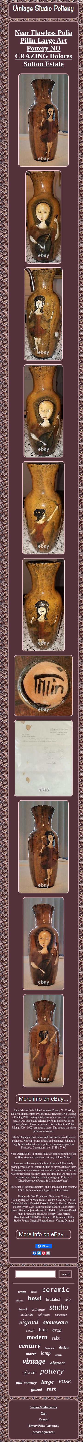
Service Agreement (43, 1432)
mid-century (26, 1382)
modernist (27, 1314)
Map (43, 1413)
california (44, 1314)
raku (56, 1337)
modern (37, 1337)
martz (31, 1354)
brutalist (53, 1299)
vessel (30, 1330)
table (68, 1300)
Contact (43, 1419)
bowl (34, 1298)
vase (64, 1381)
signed (29, 1322)
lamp (46, 1353)
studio (58, 1307)
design (63, 1347)
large (47, 1382)
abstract (57, 1362)
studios (19, 1300)
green (58, 1354)
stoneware (55, 1322)
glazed (36, 1389)
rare (51, 1389)
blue (43, 1329)
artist (34, 1291)
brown (22, 1292)
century (29, 1345)
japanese (49, 1348)
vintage (34, 1361)
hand (23, 1309)
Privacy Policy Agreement (44, 1425)
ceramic (55, 1290)
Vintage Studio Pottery (43, 1407)
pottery (52, 1370)
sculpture (38, 1309)
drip (57, 1331)
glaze (30, 1372)
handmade (61, 1314)
